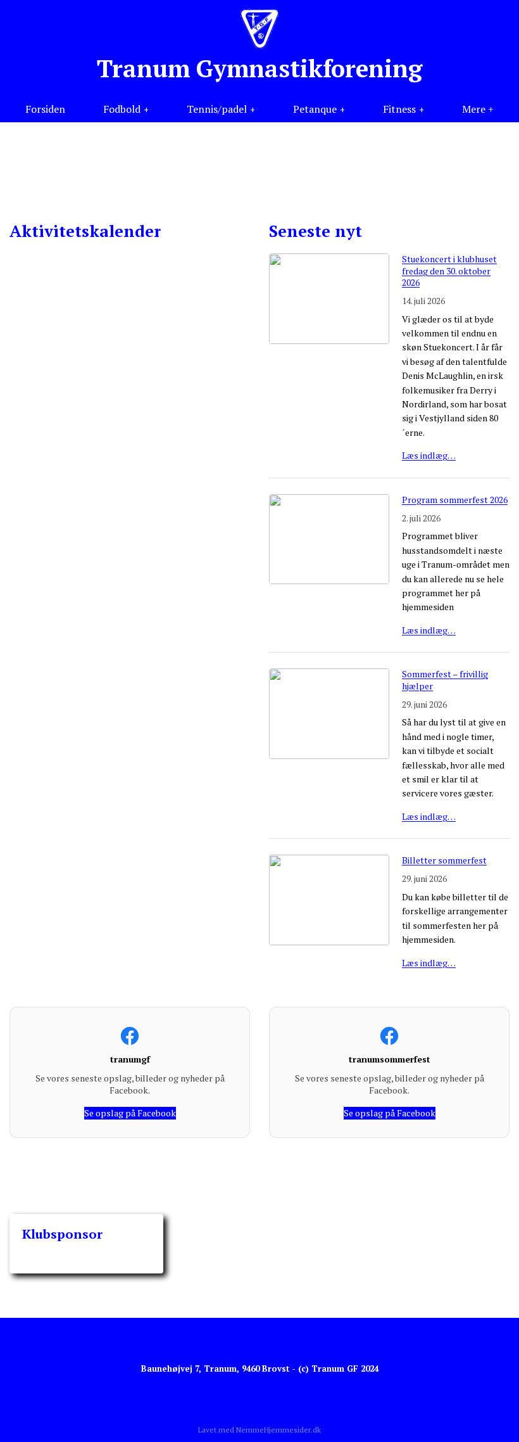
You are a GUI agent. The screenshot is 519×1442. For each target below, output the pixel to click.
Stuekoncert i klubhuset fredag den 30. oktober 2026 (449, 270)
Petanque (315, 109)
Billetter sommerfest (444, 860)
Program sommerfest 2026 (455, 500)
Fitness (399, 109)
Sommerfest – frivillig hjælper (445, 679)
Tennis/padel (217, 109)
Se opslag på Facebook (130, 1113)
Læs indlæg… (429, 455)
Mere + (478, 109)
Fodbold (122, 109)
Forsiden (45, 109)
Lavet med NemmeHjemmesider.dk (259, 1429)
